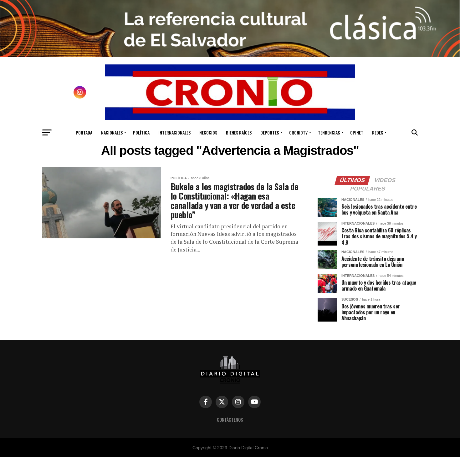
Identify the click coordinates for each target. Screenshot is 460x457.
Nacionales (112, 132)
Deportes (269, 132)
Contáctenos (230, 419)
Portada (84, 132)
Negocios (208, 132)
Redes (377, 132)
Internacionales (174, 132)
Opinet (356, 132)
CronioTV (298, 132)
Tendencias (329, 132)
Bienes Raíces (239, 132)
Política (141, 132)
